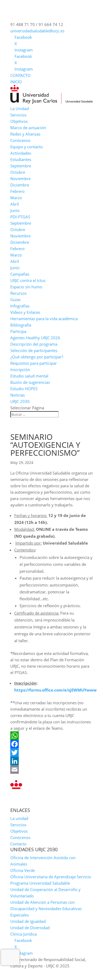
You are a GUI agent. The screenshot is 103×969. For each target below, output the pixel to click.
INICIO (16, 81)
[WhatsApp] (51, 735)
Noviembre (20, 178)
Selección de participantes (33, 350)
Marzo (16, 197)
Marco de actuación (28, 127)
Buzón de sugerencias (30, 382)
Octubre (17, 172)
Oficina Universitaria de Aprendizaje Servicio (50, 876)
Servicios (18, 115)
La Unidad (19, 108)
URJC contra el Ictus (27, 280)
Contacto (18, 843)
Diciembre (19, 185)
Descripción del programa (33, 344)
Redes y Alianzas (25, 134)
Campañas (19, 274)
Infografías (20, 305)
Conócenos (20, 140)
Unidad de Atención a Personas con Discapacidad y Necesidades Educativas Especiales (46, 909)
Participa (18, 331)
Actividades (20, 153)
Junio (15, 210)
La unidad (19, 818)
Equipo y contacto (26, 146)
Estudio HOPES (24, 388)
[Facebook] (51, 744)
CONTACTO (20, 75)
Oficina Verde (22, 870)
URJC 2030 (20, 401)
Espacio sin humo (26, 286)
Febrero (17, 191)
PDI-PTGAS (20, 216)
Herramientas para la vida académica (44, 318)
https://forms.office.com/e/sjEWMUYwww (55, 690)
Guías (15, 299)
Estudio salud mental (29, 376)
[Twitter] (51, 752)
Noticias (17, 395)
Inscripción (20, 369)
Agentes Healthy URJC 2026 (35, 337)
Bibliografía (20, 325)
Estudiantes (20, 159)
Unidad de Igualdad (28, 921)
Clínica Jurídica (23, 934)
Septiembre (20, 165)
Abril (14, 204)
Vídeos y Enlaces (25, 312)
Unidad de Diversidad (30, 927)
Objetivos (19, 121)
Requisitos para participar (33, 363)
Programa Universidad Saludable (40, 883)
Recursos (18, 293)
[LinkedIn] (51, 761)
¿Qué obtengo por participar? (36, 356)
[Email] (51, 769)
